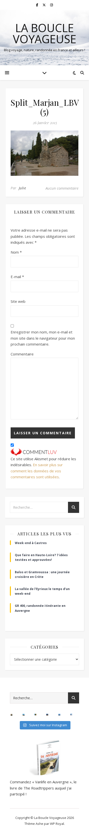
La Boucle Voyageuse (44, 33)
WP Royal (57, 823)
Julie (22, 188)
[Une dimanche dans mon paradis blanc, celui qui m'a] (71, 715)
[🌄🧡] (12, 715)
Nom (16, 252)
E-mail (17, 276)
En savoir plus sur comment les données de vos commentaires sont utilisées (37, 470)
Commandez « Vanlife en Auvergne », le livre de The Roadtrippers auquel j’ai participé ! (43, 787)
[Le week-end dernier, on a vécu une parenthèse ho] (35, 715)
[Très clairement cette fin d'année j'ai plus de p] (47, 715)
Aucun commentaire (61, 188)
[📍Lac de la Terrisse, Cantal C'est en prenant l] (23, 715)
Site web (18, 301)
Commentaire (22, 353)
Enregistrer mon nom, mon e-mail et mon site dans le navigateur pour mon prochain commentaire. (43, 338)
